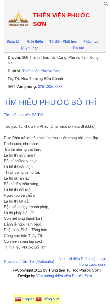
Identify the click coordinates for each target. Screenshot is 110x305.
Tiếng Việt (51, 299)
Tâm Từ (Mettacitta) (37, 261)
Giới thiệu (35, 41)
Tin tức (78, 48)
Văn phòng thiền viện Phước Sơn (64, 276)
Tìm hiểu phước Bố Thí (50, 102)
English (28, 299)
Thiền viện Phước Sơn (41, 71)
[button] (106, 5)
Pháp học (90, 41)
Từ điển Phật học (63, 41)
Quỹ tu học (29, 48)
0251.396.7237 (50, 86)
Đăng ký (13, 41)
